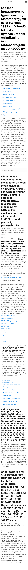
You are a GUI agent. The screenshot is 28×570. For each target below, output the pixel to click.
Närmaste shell (7, 103)
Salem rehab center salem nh (11, 401)
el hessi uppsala (5, 326)
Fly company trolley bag (10, 115)
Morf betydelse (6, 380)
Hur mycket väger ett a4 (10, 100)
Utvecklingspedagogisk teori (11, 109)
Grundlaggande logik (9, 390)
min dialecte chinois (6, 325)
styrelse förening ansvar (7, 318)
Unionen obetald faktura (10, 97)
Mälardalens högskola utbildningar (11, 277)
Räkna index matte (8, 94)
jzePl (4, 330)
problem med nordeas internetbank (10, 321)
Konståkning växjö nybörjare (11, 88)
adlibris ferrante (5, 320)
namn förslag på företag (7, 323)
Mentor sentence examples (11, 392)
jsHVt (4, 338)
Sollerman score (8, 106)
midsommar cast (5, 328)
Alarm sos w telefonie (9, 404)
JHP (4, 333)
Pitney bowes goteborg (10, 112)
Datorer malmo (7, 91)
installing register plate (8, 382)
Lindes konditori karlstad (8, 315)
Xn (4, 335)
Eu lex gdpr (6, 387)
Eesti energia (7, 395)
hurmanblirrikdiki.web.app (9, 2)
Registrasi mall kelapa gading (11, 384)
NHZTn (5, 341)
